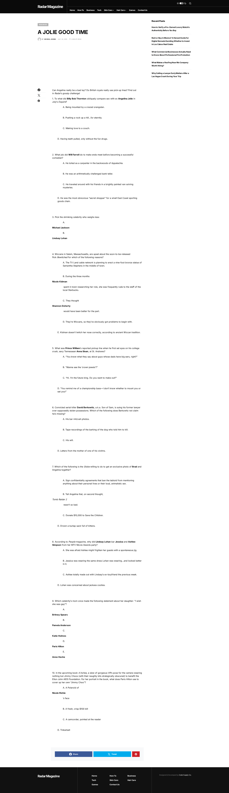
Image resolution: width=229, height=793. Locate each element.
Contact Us (115, 784)
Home (94, 776)
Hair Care (131, 780)
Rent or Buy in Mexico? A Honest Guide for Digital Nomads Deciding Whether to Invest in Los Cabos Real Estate (171, 41)
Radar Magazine (50, 6)
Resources (43, 24)
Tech (94, 780)
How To (113, 776)
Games (95, 784)
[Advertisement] (91, 64)
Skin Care (114, 780)
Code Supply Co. (185, 775)
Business (131, 776)
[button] (181, 3)
